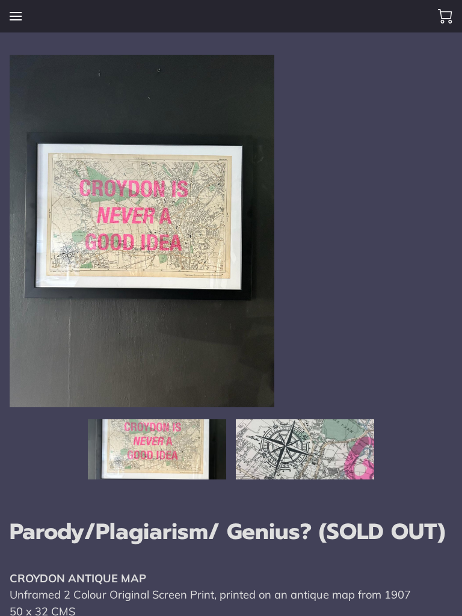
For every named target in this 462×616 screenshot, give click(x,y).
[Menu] (16, 16)
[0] (445, 16)
